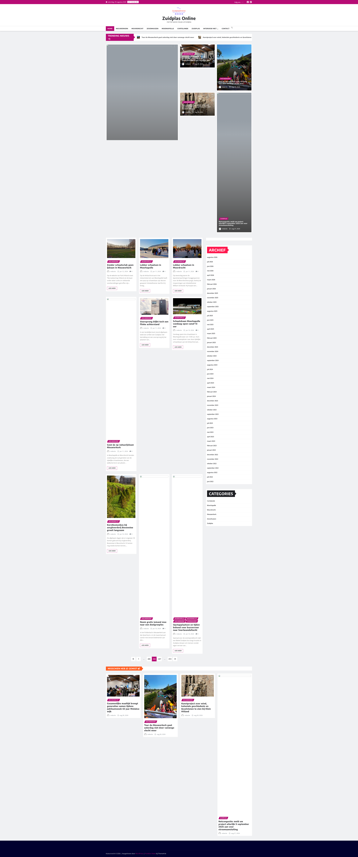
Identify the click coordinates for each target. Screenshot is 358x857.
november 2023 (212, 405)
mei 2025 (210, 325)
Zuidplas (196, 28)
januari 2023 (211, 450)
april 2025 (210, 329)
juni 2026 (210, 266)
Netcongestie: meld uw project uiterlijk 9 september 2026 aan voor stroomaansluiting (233, 223)
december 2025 (212, 293)
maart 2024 (211, 387)
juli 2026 (210, 262)
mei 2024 (210, 378)
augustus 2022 (212, 472)
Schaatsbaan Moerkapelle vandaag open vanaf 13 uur (186, 324)
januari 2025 (211, 342)
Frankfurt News (150, 854)
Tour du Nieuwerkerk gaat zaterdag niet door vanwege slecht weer (233, 82)
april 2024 (210, 383)
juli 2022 (210, 477)
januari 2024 (211, 396)
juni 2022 (210, 481)
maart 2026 (211, 280)
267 (159, 659)
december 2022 (212, 455)
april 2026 (210, 275)
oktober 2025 (211, 302)
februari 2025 (212, 338)
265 (149, 659)
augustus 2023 (212, 419)
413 (170, 659)
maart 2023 (211, 441)
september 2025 (213, 307)
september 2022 (213, 468)
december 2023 (212, 401)
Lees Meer (112, 288)
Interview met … (210, 28)
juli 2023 (210, 423)
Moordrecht (137, 28)
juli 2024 (210, 369)
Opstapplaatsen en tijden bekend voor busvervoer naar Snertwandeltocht (186, 627)
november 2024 (212, 351)
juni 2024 (210, 374)
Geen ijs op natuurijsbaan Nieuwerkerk (120, 446)
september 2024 (213, 360)
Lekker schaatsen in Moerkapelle (150, 266)
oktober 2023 (211, 410)
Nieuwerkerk (122, 28)
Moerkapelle (168, 28)
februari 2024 (212, 392)
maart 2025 (211, 333)
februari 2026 (212, 284)
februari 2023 (212, 446)
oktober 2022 (211, 464)
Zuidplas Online (179, 18)
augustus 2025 (212, 311)
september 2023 (213, 414)
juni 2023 (210, 428)
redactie (188, 64)
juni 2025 (210, 320)
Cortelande (182, 28)
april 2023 (210, 437)
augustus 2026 (212, 257)
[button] (232, 27)
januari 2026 (211, 289)
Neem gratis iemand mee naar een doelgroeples (153, 623)
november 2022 (212, 459)
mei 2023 (210, 432)
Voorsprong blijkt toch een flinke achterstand (154, 323)
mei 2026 (210, 271)
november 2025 (212, 298)
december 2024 (212, 347)
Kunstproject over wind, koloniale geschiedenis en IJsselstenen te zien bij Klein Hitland (196, 107)
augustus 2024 (212, 365)
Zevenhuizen (152, 28)
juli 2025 (210, 316)
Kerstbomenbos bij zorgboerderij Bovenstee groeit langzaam (120, 527)
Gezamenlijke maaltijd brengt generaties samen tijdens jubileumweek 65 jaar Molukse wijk (196, 58)
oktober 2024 (211, 356)
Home (110, 28)
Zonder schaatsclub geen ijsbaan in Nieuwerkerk (120, 266)
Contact (225, 28)
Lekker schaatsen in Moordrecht (183, 266)
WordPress (139, 854)
